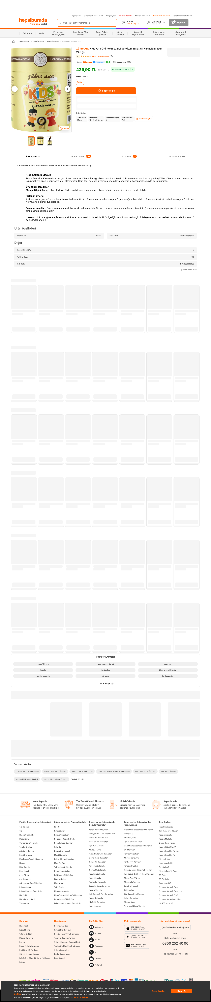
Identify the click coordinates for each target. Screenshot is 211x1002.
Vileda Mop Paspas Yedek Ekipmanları (138, 830)
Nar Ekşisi (23, 895)
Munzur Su (58, 883)
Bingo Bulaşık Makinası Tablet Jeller (68, 895)
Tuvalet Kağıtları (25, 847)
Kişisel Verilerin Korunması (29, 946)
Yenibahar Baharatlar (97, 866)
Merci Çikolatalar (60, 855)
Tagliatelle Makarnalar (97, 882)
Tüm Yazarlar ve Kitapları (168, 831)
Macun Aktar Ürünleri (132, 878)
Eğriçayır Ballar (60, 879)
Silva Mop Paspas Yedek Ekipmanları (138, 846)
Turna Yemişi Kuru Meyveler (134, 906)
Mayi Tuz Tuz (59, 863)
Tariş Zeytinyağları (131, 866)
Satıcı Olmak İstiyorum (62, 930)
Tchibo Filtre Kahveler (132, 862)
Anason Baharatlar (96, 898)
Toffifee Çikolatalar (131, 854)
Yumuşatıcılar (24, 903)
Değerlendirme (100, 56)
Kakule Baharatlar (131, 898)
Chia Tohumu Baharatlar (98, 842)
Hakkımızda (24, 926)
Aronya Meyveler (95, 890)
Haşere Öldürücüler (26, 835)
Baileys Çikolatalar (61, 835)
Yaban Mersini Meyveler (98, 830)
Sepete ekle (108, 90)
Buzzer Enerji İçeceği (62, 851)
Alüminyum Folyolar (26, 851)
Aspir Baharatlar (95, 878)
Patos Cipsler (59, 831)
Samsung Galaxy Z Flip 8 (168, 895)
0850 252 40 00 (175, 943)
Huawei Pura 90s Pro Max (169, 851)
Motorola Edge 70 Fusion (168, 871)
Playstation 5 (164, 867)
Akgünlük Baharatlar (97, 902)
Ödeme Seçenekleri (61, 950)
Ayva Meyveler (95, 906)
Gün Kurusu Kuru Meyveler (134, 894)
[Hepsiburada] (33, 20)
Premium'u (35, 24)
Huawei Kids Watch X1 (167, 847)
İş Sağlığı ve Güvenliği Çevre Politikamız (34, 958)
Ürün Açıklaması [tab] (33, 156)
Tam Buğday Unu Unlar (133, 842)
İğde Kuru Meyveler (96, 846)
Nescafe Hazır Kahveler (63, 843)
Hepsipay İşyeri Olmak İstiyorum (66, 934)
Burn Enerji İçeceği (131, 886)
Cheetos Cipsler (130, 838)
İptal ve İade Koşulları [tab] (176, 156)
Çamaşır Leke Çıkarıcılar (28, 843)
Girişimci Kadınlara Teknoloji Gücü (67, 942)
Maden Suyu (24, 839)
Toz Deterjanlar (25, 827)
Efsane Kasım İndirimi (167, 843)
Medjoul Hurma (95, 850)
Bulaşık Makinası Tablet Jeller (30, 891)
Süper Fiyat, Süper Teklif (93, 16)
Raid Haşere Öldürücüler (63, 875)
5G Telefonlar (164, 879)
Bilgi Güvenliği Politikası (28, 950)
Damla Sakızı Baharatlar (98, 858)
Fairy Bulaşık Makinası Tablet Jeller (67, 903)
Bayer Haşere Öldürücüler (64, 899)
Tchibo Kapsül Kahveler (63, 867)
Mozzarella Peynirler (132, 882)
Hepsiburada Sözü (166, 827)
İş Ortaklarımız (24, 930)
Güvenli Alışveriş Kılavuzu (29, 954)
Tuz (20, 831)
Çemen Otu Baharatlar (97, 870)
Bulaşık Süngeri (25, 887)
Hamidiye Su (129, 834)
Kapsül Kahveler (25, 855)
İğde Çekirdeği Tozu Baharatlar (101, 894)
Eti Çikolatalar (129, 890)
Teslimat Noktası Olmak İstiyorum (67, 946)
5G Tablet (162, 875)
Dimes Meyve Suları (62, 871)
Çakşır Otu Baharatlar (97, 862)
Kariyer (22, 942)
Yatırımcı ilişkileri (25, 934)
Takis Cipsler (59, 887)
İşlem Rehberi (59, 958)
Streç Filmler (24, 875)
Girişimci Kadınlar (125, 16)
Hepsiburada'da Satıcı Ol (182, 16)
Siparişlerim (76, 16)
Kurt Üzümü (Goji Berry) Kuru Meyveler (139, 874)
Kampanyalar (111, 16)
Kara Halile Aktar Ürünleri (98, 838)
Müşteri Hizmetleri (142, 16)
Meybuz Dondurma (131, 858)
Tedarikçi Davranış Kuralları (64, 938)
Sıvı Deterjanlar (25, 879)
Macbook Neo (164, 859)
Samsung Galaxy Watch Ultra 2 (171, 899)
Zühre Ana (82, 48)
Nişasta (22, 863)
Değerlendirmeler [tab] (81, 156)
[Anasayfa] (13, 41)
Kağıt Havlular (24, 871)
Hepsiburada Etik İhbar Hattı (175, 953)
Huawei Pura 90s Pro (167, 855)
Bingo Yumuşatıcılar (61, 891)
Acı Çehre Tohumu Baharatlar (100, 854)
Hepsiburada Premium (161, 16)
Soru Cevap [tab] (129, 156)
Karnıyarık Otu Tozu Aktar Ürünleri (102, 834)
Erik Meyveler (129, 850)
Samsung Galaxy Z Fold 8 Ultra (170, 891)
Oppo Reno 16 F (165, 883)
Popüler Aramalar (165, 835)
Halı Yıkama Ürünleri (27, 899)
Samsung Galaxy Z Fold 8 (168, 887)
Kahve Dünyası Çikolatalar (64, 859)
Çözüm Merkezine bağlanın (175, 927)
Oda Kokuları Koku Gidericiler (30, 883)
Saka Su (57, 847)
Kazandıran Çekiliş (166, 863)
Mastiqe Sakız (129, 902)
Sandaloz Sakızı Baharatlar (99, 886)
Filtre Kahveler (24, 867)
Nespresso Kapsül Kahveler (64, 839)
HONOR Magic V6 (166, 903)
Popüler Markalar (165, 839)
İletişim (22, 962)
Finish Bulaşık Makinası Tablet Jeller (138, 870)
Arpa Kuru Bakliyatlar (97, 874)
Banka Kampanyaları (62, 954)
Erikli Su (57, 827)
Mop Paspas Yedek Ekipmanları (31, 859)
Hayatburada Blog (61, 926)
